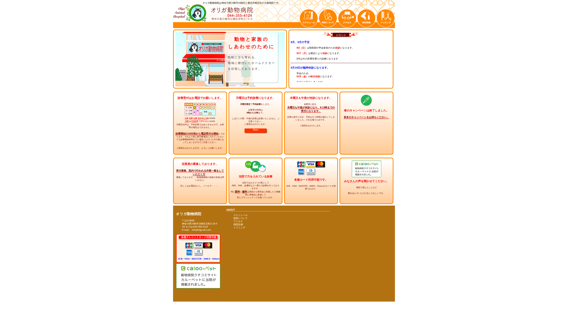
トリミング (239, 227)
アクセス (238, 221)
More (255, 129)
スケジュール (240, 215)
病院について (240, 218)
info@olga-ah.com (200, 230)
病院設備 (238, 224)
